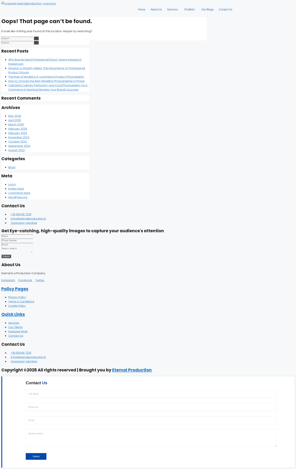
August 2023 (16, 150)
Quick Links (13, 314)
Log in (12, 184)
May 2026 (14, 116)
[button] (173, 10)
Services (172, 9)
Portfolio (189, 9)
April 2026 (14, 120)
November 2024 (18, 137)
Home (141, 9)
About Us (156, 9)
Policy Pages (14, 289)
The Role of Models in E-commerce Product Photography (46, 77)
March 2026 (16, 124)
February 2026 (17, 129)
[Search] (36, 38)
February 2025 (17, 133)
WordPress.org (17, 197)
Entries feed (16, 189)
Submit (6, 256)
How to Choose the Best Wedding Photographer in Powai (46, 81)
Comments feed (19, 193)
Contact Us (225, 9)
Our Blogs (207, 9)
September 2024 (19, 146)
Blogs (11, 167)
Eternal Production (132, 370)
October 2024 (17, 142)
